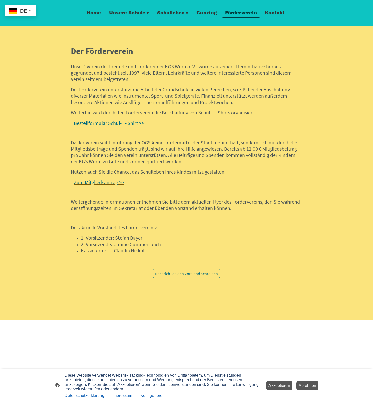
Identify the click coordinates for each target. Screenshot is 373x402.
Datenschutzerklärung (84, 395)
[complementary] (20, 11)
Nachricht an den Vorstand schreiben (186, 273)
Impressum (122, 395)
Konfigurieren (152, 395)
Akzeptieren (279, 385)
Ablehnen (307, 385)
